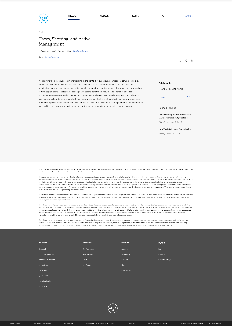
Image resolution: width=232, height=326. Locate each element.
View (163, 97)
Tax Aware (55, 57)
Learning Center (45, 281)
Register (161, 254)
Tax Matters (43, 265)
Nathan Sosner (80, 51)
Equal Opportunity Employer (158, 323)
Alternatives (88, 254)
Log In (160, 249)
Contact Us (126, 270)
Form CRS (131, 323)
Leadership (125, 254)
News (123, 265)
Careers (124, 259)
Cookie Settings (164, 259)
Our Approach (88, 249)
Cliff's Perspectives (46, 254)
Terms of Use (68, 323)
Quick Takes (43, 275)
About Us (125, 249)
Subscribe (43, 286)
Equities (48, 57)
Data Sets (43, 270)
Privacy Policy (15, 323)
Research (42, 249)
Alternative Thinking (47, 259)
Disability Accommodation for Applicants (100, 323)
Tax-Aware (87, 265)
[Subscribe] (192, 60)
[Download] (180, 60)
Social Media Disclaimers (42, 323)
